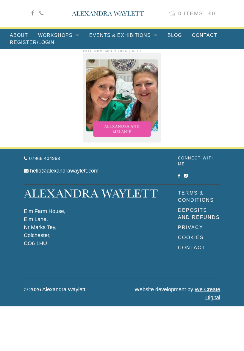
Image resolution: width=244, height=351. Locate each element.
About (19, 35)
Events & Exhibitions (120, 35)
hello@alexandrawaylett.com (64, 171)
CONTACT (191, 247)
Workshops (56, 35)
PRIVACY (190, 227)
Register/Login (32, 42)
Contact (204, 35)
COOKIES (191, 237)
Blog (175, 35)
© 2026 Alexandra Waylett (54, 289)
